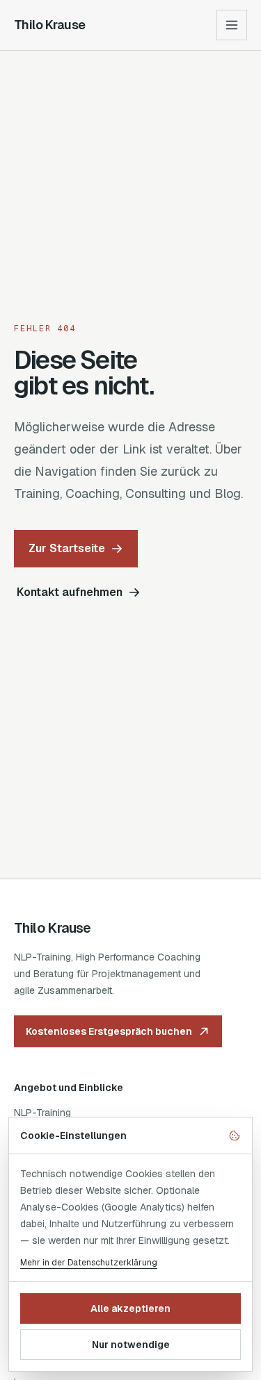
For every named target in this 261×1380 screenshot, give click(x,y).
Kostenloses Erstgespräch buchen (109, 1031)
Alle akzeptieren (130, 1308)
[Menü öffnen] (231, 25)
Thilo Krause (50, 25)
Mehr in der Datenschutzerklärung (88, 1262)
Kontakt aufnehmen (69, 592)
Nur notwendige (131, 1344)
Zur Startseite (67, 548)
